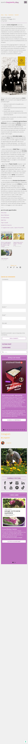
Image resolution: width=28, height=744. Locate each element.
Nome (4, 307)
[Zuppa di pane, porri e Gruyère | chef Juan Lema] (18, 236)
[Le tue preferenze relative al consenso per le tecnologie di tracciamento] (25, 741)
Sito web (4, 323)
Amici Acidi (3, 212)
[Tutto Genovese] (6, 253)
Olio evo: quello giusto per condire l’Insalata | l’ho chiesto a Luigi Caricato (6, 244)
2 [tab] (16, 563)
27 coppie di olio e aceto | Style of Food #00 (12, 227)
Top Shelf (16, 14)
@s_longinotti (5, 437)
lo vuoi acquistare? (14, 541)
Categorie (6, 347)
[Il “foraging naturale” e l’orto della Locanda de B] (14, 461)
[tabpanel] (14, 390)
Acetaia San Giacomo (6, 225)
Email (4, 315)
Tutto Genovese (4, 258)
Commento (5, 279)
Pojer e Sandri (4, 222)
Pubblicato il (8, 19)
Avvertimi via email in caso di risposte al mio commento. (13, 334)
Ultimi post (6, 344)
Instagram (5, 434)
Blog (6, 14)
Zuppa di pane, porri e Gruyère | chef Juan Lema (18, 244)
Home (2, 14)
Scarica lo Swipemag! (14, 420)
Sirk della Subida (5, 217)
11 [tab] (25, 430)
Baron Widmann (5, 215)
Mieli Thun (3, 220)
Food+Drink (11, 14)
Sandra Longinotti (6, 17)
